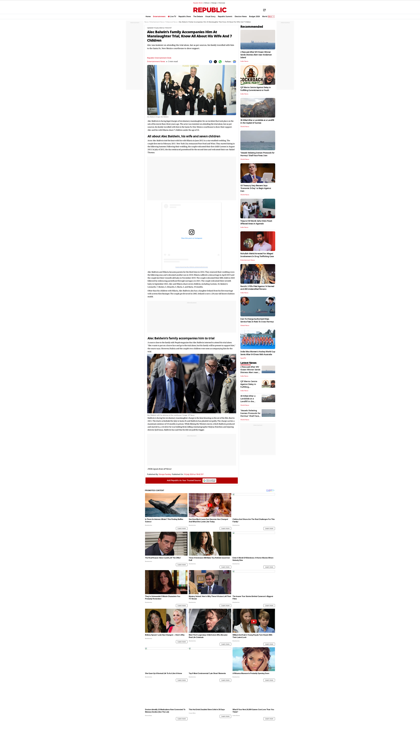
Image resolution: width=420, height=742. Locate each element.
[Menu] (263, 9)
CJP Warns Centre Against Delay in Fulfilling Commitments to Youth (255, 89)
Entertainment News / (157, 22)
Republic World (197, 3)
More (270, 17)
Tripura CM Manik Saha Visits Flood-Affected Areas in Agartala (256, 222)
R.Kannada (222, 3)
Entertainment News (156, 61)
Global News (244, 325)
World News (244, 126)
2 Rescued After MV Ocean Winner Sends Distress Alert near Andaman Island (256, 55)
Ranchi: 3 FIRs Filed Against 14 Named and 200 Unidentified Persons (257, 287)
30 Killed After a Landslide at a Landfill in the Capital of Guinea (257, 121)
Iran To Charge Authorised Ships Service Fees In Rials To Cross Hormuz (257, 320)
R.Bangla (214, 3)
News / (146, 22)
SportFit (243, 358)
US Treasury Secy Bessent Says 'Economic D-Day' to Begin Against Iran (255, 188)
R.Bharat (206, 3)
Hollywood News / (171, 22)
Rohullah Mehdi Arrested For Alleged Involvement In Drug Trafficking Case (257, 255)
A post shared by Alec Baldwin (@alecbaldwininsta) (191, 267)
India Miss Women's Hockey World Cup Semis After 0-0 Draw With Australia (257, 353)
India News (244, 61)
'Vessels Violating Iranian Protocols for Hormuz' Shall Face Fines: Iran (257, 154)
